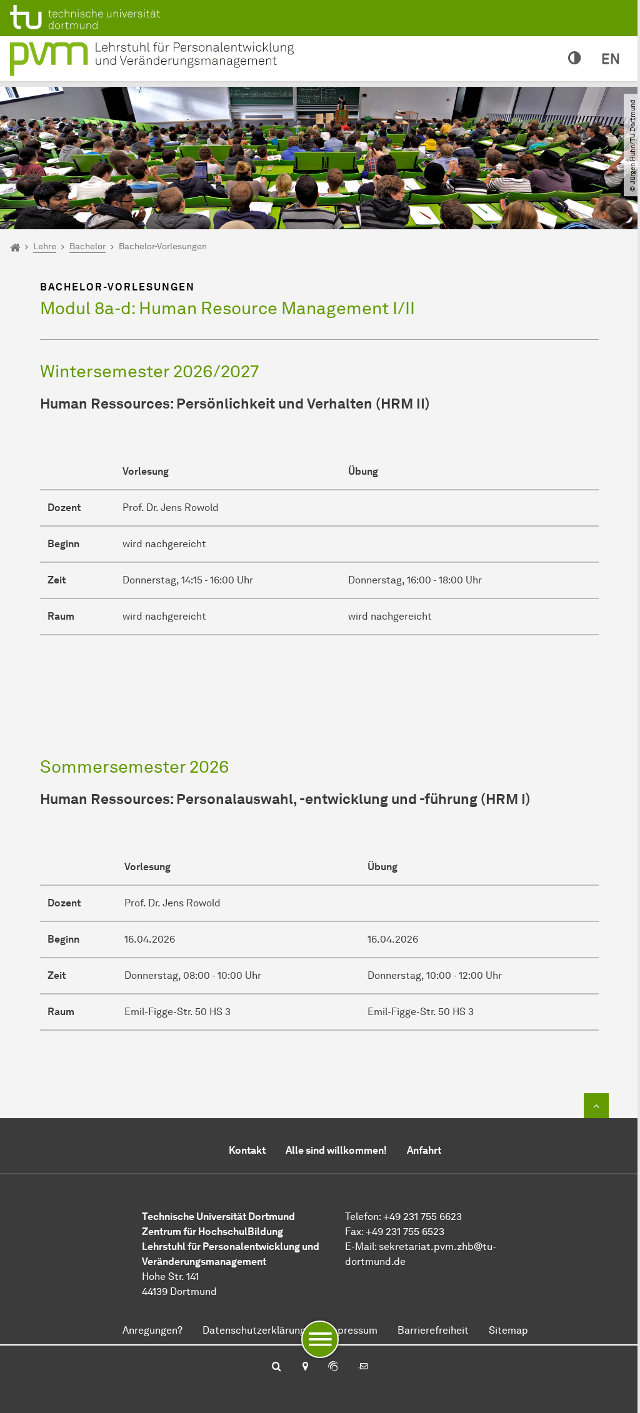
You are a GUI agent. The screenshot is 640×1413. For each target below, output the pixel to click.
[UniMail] (363, 1367)
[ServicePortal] (333, 1367)
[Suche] (276, 1367)
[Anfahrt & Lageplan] (304, 1367)
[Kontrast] (574, 59)
